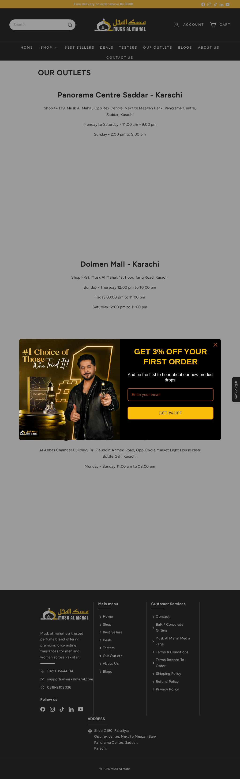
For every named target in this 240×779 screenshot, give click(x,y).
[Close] (215, 344)
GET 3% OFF (170, 413)
